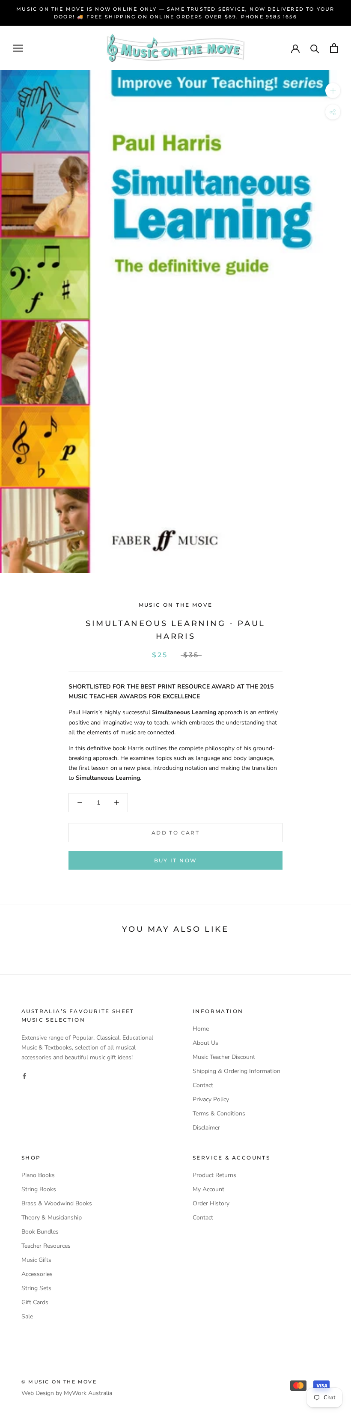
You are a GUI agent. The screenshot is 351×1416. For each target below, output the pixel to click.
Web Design (37, 1393)
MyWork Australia (88, 1393)
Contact (203, 1085)
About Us (205, 1043)
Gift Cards (34, 1302)
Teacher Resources (46, 1246)
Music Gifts (36, 1260)
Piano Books (38, 1175)
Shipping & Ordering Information (236, 1071)
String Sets (36, 1288)
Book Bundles (40, 1232)
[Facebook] (24, 1076)
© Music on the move (59, 1382)
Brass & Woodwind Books (56, 1203)
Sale (27, 1316)
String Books (38, 1189)
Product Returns (214, 1175)
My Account (208, 1189)
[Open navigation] (18, 48)
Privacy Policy (211, 1099)
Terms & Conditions (219, 1113)
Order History (211, 1203)
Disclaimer (206, 1128)
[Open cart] (334, 48)
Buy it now (175, 860)
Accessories (37, 1274)
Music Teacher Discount (224, 1057)
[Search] (314, 48)
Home (201, 1029)
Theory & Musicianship (51, 1217)
